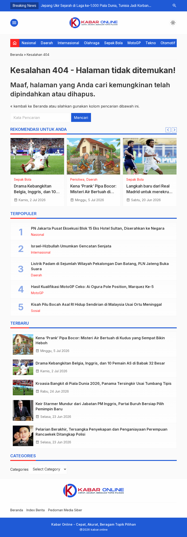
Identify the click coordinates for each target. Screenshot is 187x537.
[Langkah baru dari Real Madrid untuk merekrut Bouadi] (150, 156)
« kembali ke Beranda (29, 106)
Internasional (68, 43)
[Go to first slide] (174, 129)
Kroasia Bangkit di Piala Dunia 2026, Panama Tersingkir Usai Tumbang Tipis (103, 383)
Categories (19, 469)
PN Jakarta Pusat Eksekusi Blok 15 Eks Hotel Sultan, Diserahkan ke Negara (97, 228)
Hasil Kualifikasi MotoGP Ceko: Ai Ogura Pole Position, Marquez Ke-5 (92, 286)
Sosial (35, 310)
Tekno (150, 43)
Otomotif (168, 43)
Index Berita (35, 510)
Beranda (16, 510)
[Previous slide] (168, 129)
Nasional (29, 43)
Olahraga (91, 43)
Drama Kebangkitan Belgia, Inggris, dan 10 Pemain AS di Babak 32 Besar (100, 363)
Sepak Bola (113, 43)
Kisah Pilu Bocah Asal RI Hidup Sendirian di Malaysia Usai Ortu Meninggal (96, 304)
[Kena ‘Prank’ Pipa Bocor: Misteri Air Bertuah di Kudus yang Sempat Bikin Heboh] (93, 156)
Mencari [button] (81, 117)
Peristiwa (77, 179)
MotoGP (134, 43)
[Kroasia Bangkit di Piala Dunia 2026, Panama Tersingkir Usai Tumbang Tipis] (23, 387)
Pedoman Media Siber (65, 510)
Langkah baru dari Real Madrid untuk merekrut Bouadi (148, 192)
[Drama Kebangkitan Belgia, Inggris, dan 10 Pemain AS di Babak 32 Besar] (37, 156)
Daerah (47, 43)
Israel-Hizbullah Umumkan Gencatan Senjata (71, 246)
